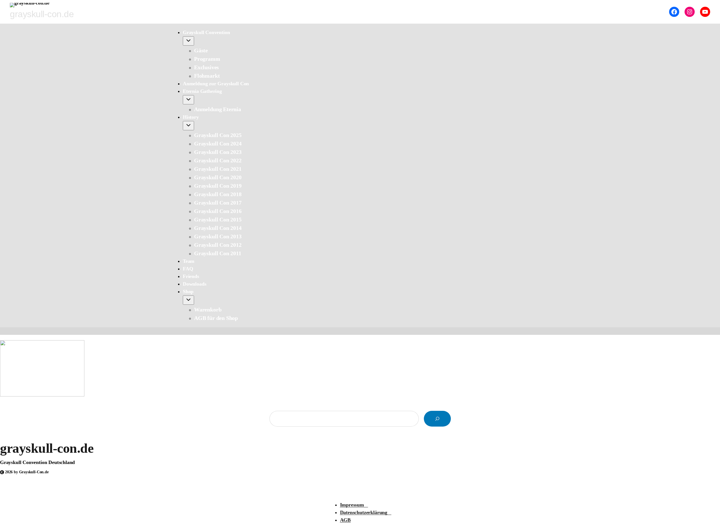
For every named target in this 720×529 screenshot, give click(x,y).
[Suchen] (437, 419)
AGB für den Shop (216, 318)
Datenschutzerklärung (366, 512)
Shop (188, 291)
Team (188, 261)
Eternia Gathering (202, 91)
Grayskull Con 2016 (218, 211)
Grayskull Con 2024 (218, 143)
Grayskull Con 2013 (218, 236)
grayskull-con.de (46, 448)
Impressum (354, 505)
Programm (207, 59)
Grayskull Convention (206, 32)
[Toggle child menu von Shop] (188, 300)
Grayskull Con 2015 (218, 219)
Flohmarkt (207, 76)
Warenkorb (207, 309)
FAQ (188, 269)
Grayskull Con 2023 (218, 152)
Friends (191, 276)
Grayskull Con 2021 (218, 169)
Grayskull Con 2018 (218, 194)
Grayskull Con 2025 (218, 135)
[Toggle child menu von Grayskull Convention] (188, 41)
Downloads (194, 284)
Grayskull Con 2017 (218, 203)
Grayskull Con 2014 (218, 228)
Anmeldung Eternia (217, 109)
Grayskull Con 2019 (218, 186)
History (191, 117)
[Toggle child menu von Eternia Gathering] (188, 99)
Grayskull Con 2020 (218, 177)
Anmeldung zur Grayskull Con (216, 83)
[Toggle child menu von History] (188, 125)
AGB (345, 520)
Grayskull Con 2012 (218, 245)
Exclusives (206, 67)
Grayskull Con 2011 (217, 253)
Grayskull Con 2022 (218, 160)
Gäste (201, 50)
